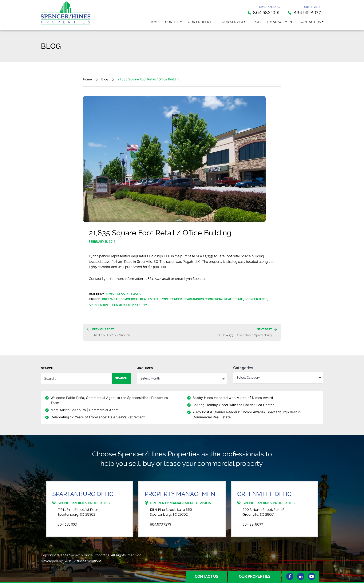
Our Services (234, 22)
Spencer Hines (256, 299)
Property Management (273, 22)
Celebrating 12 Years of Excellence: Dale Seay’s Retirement (98, 417)
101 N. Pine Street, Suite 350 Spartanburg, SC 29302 (171, 512)
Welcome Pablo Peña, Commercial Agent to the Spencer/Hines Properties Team (109, 400)
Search (47, 368)
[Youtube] (311, 576)
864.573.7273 (160, 524)
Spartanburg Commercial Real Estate (213, 299)
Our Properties (202, 22)
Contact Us (310, 22)
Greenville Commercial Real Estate (130, 299)
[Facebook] (289, 576)
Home (155, 22)
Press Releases (128, 294)
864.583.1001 (67, 524)
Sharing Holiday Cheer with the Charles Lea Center (233, 405)
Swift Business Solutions (83, 561)
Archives (145, 368)
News (110, 294)
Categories (243, 368)
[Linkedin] (300, 576)
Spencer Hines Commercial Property (118, 305)
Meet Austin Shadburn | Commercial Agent (85, 410)
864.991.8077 (252, 524)
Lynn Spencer (171, 299)
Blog (104, 79)
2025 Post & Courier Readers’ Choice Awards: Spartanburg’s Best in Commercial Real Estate (247, 414)
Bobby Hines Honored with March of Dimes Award (233, 398)
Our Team (174, 22)
